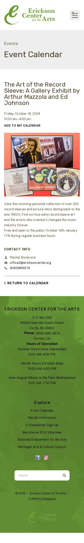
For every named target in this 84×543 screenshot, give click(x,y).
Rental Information (42, 418)
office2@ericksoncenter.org (30, 263)
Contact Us (42, 338)
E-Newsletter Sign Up (42, 425)
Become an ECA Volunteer (42, 432)
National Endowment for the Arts (42, 440)
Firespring (49, 498)
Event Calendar (42, 411)
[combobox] (36, 475)
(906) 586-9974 (48, 333)
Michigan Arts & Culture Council (42, 447)
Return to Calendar (28, 283)
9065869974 (20, 268)
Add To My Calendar (22, 125)
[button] (75, 15)
